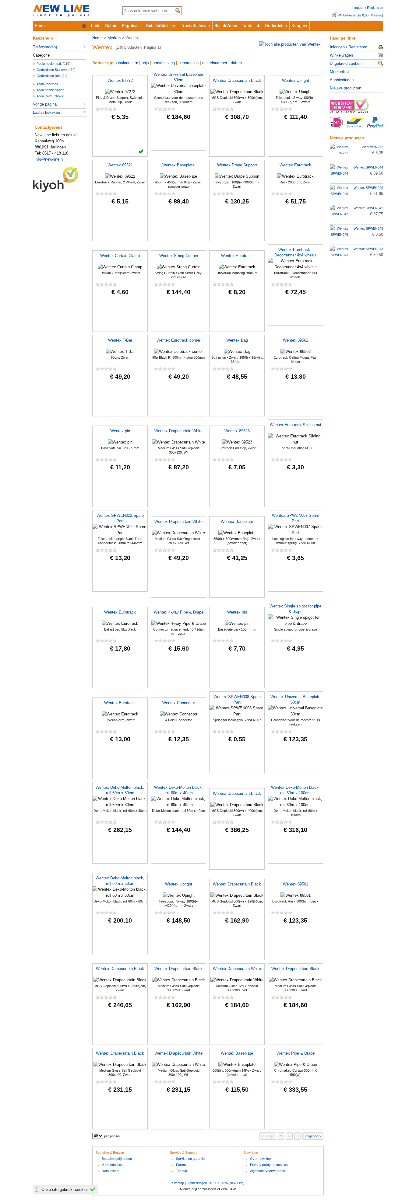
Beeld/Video (225, 25)
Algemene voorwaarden (267, 1171)
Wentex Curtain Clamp (120, 255)
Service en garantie (190, 1158)
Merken (114, 38)
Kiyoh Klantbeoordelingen (59, 179)
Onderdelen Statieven (53, 69)
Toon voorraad (47, 84)
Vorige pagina (45, 104)
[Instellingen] (37, 1189)
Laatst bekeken (46, 112)
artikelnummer (214, 63)
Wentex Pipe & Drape (296, 1053)
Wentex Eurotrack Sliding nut (295, 425)
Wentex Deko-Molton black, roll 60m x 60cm (120, 881)
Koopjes (299, 25)
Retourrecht (110, 1171)
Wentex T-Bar (120, 340)
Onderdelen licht (49, 76)
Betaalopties (356, 126)
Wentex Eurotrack (295, 165)
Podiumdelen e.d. (49, 63)
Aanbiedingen (342, 80)
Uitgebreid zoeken (345, 63)
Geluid (111, 25)
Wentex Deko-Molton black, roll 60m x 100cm (295, 790)
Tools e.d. (251, 25)
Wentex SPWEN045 (368, 228)
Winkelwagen (341, 55)
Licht (95, 25)
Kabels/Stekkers (161, 25)
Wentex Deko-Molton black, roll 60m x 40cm (178, 790)
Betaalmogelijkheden (117, 1158)
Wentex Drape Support (237, 165)
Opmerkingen (197, 1183)
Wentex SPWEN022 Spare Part (120, 518)
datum (236, 63)
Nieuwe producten (345, 88)
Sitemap (178, 1183)
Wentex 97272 (120, 80)
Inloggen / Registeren (367, 7)
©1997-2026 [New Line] (227, 1183)
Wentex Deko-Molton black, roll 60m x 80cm (120, 790)
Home (40, 25)
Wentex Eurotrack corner (178, 340)
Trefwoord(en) (45, 47)
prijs (145, 63)
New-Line (72, 11)
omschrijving (164, 63)
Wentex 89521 (120, 165)
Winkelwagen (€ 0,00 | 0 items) (360, 15)
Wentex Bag (237, 340)
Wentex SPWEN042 (368, 208)
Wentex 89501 (295, 884)
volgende (311, 1136)
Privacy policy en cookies (269, 1165)
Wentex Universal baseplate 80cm (178, 77)
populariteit (124, 63)
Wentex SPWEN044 (368, 167)
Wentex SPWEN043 (368, 249)
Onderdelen (276, 25)
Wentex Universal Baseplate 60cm (295, 699)
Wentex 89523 (237, 431)
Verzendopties (112, 1165)
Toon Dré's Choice (50, 96)
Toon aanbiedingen (50, 90)
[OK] (93, 1189)
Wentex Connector (178, 703)
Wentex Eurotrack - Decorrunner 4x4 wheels (295, 252)
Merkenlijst (339, 71)
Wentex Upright (295, 80)
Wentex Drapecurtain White (178, 431)
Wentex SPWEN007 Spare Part (295, 518)
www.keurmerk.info (356, 108)
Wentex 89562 (295, 340)
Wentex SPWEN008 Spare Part (237, 699)
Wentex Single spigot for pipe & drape (295, 609)
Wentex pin (120, 431)
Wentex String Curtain (178, 255)
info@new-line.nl (49, 159)
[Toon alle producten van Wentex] (290, 44)
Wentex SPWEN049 (368, 188)
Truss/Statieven (195, 25)
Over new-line (260, 1158)
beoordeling (188, 63)
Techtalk (182, 1171)
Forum (181, 1165)
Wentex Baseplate (178, 165)
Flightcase (132, 25)
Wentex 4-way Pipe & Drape (178, 612)
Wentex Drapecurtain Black (237, 80)
